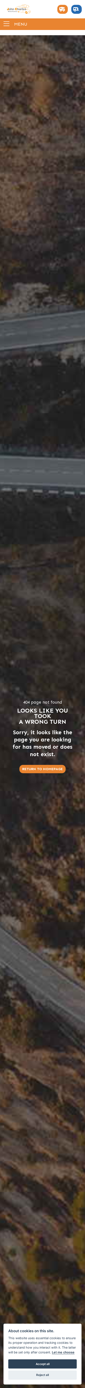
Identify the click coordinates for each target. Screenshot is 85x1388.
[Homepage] (18, 9)
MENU (20, 24)
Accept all (42, 1364)
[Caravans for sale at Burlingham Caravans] (76, 9)
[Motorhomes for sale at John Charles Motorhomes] (62, 9)
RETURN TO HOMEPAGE (42, 769)
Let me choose (63, 1352)
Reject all (42, 1375)
